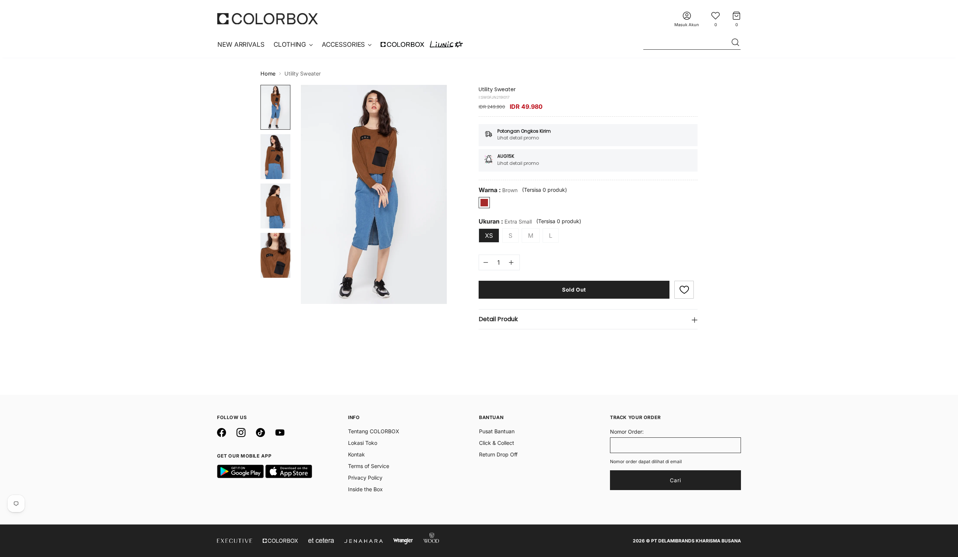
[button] (684, 290)
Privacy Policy (365, 477)
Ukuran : (505, 221)
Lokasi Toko (362, 443)
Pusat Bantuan (497, 431)
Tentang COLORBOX (373, 431)
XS (489, 235)
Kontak (356, 454)
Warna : (498, 190)
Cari (675, 480)
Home (267, 73)
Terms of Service (368, 466)
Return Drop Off (498, 454)
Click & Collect (496, 443)
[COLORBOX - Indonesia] (267, 18)
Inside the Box (365, 489)
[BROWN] (484, 202)
